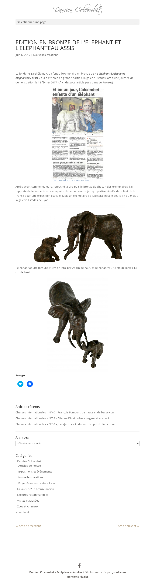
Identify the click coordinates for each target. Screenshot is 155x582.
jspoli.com (119, 572)
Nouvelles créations (45, 55)
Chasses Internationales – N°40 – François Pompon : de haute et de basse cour (65, 412)
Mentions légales (77, 576)
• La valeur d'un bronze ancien (35, 489)
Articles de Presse (29, 465)
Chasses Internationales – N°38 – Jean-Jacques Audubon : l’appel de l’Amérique (65, 424)
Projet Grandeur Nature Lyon (36, 483)
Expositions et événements (35, 471)
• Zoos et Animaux (27, 506)
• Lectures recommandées (32, 494)
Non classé (22, 512)
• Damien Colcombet (28, 461)
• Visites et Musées (27, 500)
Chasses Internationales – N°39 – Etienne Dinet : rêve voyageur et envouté (62, 418)
